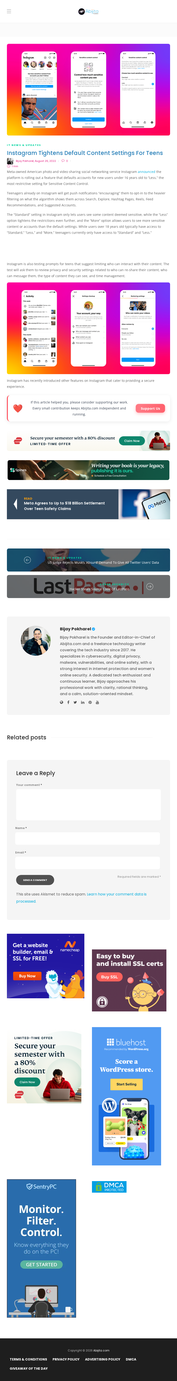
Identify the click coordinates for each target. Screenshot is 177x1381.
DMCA (131, 1359)
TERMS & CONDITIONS (28, 1359)
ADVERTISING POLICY (102, 1359)
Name (21, 828)
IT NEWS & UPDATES (24, 145)
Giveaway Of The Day (29, 1368)
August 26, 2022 (45, 161)
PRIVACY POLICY (66, 1359)
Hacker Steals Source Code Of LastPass (99, 589)
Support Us (150, 408)
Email (20, 852)
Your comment (29, 785)
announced (146, 171)
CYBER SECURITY (114, 584)
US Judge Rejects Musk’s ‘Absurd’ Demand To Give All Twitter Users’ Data (103, 562)
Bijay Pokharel (25, 161)
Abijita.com (101, 1350)
